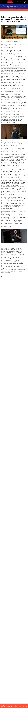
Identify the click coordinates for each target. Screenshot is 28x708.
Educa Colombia (15, 6)
